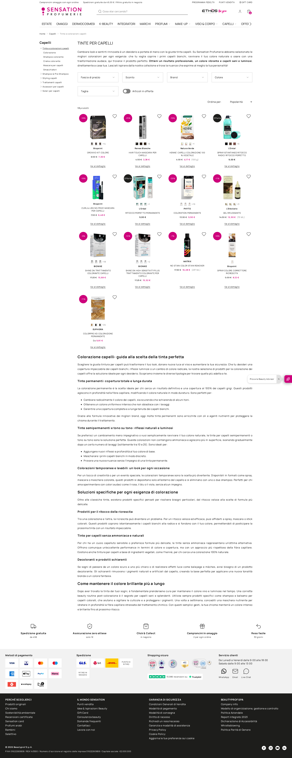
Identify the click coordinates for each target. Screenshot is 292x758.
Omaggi (62, 24)
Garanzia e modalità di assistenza (169, 725)
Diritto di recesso (159, 717)
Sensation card (14, 721)
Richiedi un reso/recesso (164, 721)
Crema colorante (51, 61)
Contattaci (83, 725)
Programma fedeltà (203, 2)
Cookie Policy (157, 734)
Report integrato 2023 (234, 717)
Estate (47, 24)
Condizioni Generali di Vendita (167, 704)
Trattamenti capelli (52, 82)
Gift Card (247, 2)
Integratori (126, 24)
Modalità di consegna (162, 712)
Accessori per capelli (53, 86)
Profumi (161, 24)
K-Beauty (106, 24)
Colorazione (49, 52)
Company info (229, 704)
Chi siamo (11, 708)
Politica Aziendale (232, 712)
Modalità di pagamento (163, 708)
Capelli (228, 24)
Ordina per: (215, 101)
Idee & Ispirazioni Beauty (92, 708)
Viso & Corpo (205, 24)
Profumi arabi (13, 725)
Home (42, 33)
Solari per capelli (51, 91)
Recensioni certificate (19, 717)
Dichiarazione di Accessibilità (239, 721)
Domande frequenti (89, 721)
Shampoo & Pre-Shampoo (56, 73)
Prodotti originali (15, 704)
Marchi (145, 24)
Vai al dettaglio (98, 166)
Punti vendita (227, 2)
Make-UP (181, 24)
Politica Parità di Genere (236, 729)
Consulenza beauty (89, 717)
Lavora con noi (86, 729)
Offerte (247, 24)
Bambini (10, 729)
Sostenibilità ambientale (20, 712)
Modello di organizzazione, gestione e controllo (249, 708)
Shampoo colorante (53, 56)
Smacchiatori (50, 69)
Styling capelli (50, 78)
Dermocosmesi (83, 24)
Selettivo (10, 734)
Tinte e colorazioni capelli (73, 33)
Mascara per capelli (53, 65)
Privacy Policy (157, 729)
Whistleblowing (230, 725)
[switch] (126, 91)
